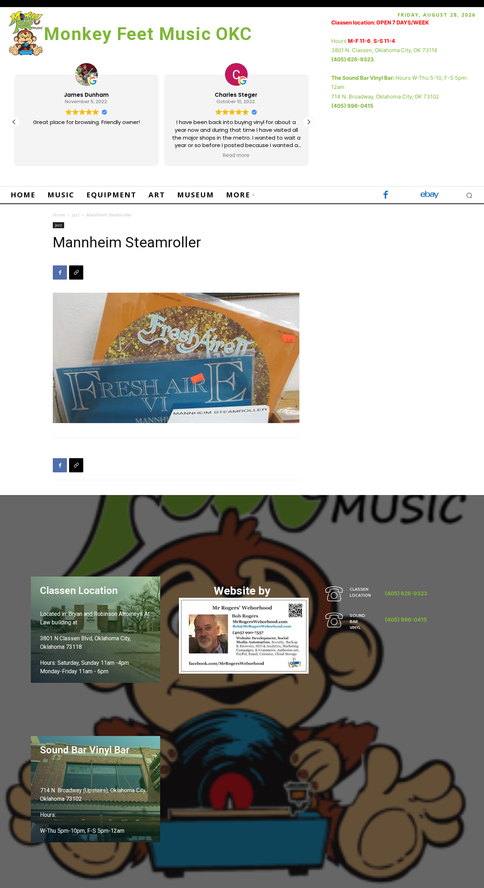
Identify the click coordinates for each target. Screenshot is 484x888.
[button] (308, 122)
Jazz (76, 215)
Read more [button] (236, 155)
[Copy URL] (76, 272)
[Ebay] (430, 195)
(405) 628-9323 (352, 59)
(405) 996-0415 (352, 105)
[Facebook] (386, 195)
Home (59, 215)
